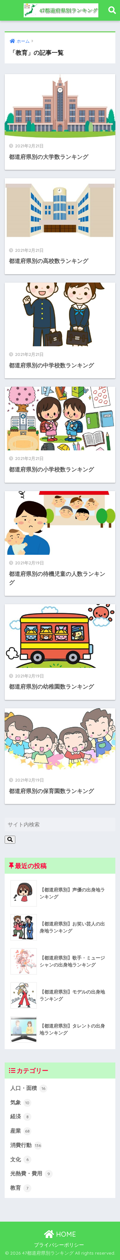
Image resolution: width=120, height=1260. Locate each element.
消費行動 (25, 1145)
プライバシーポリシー (59, 1245)
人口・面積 (27, 1088)
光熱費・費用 (30, 1173)
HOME (65, 1234)
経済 (19, 1116)
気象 (19, 1102)
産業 (20, 1131)
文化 (19, 1159)
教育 (19, 1188)
